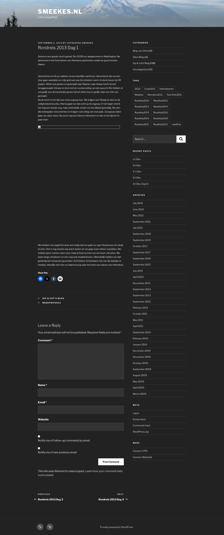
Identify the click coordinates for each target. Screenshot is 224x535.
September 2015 (142, 264)
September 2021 (142, 221)
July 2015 (138, 270)
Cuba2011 (149, 88)
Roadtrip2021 (142, 124)
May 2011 (138, 320)
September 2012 (142, 301)
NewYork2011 (174, 94)
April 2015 (138, 276)
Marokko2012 (155, 94)
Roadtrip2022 (160, 124)
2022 (137, 88)
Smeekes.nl (60, 11)
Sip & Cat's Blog (53, 298)
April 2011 (138, 326)
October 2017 (140, 246)
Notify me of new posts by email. (57, 452)
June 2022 (138, 209)
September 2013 (142, 295)
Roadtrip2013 (51, 303)
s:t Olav (137, 159)
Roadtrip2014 (160, 106)
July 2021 (138, 227)
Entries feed (139, 419)
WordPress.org (141, 431)
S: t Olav (137, 171)
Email (42, 402)
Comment (45, 340)
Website (43, 419)
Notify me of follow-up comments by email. (64, 440)
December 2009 (142, 350)
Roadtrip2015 (142, 112)
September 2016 (142, 258)
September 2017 (142, 252)
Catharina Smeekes (80, 43)
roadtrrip (176, 124)
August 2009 (140, 375)
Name (42, 385)
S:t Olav (137, 165)
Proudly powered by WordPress (116, 527)
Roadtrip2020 (160, 118)
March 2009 (139, 393)
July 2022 (138, 203)
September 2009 (142, 369)
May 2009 (138, 381)
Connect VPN (140, 450)
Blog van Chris (140, 50)
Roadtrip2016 (160, 112)
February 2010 (140, 338)
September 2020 (142, 233)
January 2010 (140, 344)
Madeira (139, 94)
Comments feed (141, 425)
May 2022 (138, 215)
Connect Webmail (142, 457)
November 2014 (141, 283)
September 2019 (142, 240)
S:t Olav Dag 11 (141, 183)
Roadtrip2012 (160, 100)
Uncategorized (140, 69)
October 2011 (140, 313)
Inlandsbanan (167, 88)
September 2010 (142, 332)
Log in (136, 413)
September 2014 (142, 289)
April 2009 (138, 387)
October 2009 (140, 363)
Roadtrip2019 (142, 118)
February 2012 (140, 307)
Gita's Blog (138, 57)
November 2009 (142, 356)
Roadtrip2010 (142, 100)
